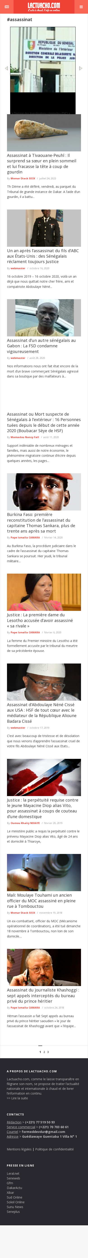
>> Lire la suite (17, 1098)
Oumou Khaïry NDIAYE (25, 823)
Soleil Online (16, 1202)
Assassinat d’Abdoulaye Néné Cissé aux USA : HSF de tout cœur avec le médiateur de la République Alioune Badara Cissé (41, 713)
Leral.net (13, 1173)
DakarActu (14, 1188)
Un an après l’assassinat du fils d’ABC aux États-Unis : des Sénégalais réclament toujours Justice (43, 256)
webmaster (18, 268)
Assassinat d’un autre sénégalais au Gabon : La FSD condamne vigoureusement (41, 346)
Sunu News (15, 1207)
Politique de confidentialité (54, 1149)
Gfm (10, 1183)
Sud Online (14, 1197)
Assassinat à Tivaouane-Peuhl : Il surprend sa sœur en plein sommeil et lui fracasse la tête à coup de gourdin (41, 164)
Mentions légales (19, 1149)
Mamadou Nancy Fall (25, 437)
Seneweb (13, 1178)
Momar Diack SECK (23, 178)
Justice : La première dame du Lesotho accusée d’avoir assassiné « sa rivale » (40, 620)
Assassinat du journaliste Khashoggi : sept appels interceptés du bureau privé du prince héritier (43, 995)
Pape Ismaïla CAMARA (25, 537)
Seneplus (13, 1211)
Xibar (10, 1192)
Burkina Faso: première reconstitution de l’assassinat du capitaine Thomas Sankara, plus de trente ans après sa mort (41, 523)
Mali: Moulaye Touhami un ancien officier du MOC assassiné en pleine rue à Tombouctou (41, 900)
